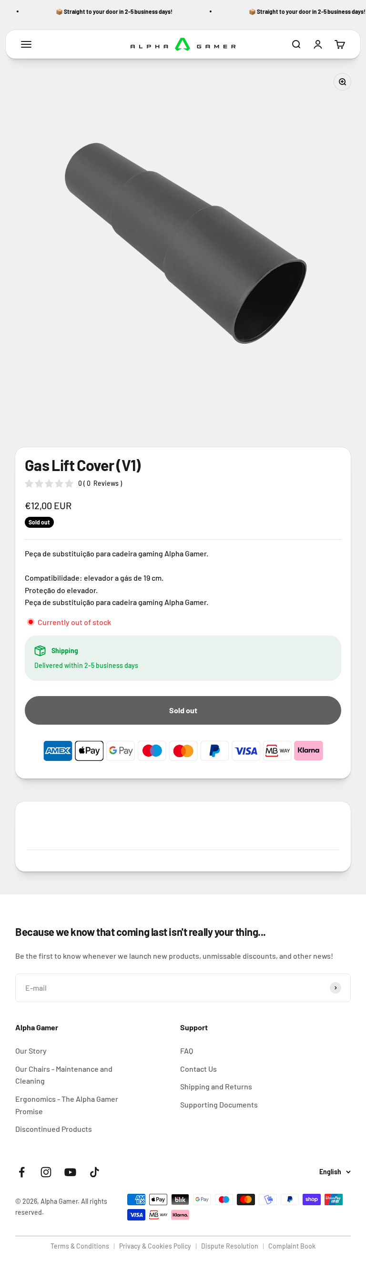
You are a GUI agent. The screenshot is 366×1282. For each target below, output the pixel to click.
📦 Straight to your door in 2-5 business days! (109, 11)
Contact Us (198, 1068)
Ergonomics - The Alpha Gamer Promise (66, 1105)
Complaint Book (291, 1246)
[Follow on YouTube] (70, 1172)
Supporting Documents (219, 1104)
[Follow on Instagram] (46, 1172)
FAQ (186, 1050)
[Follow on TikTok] (94, 1172)
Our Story (31, 1050)
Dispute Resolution (229, 1246)
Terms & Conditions (80, 1246)
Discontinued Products (53, 1128)
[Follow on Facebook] (21, 1172)
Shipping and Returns (216, 1086)
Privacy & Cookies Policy (155, 1246)
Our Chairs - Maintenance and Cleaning (63, 1075)
